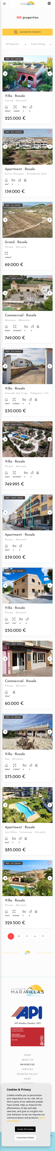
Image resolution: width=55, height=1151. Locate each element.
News (27, 1079)
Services (27, 1069)
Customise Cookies (25, 1137)
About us (27, 1060)
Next (50, 74)
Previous (5, 74)
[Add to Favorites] (49, 58)
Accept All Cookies (25, 1129)
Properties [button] (27, 1065)
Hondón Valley (27, 1074)
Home (27, 1055)
